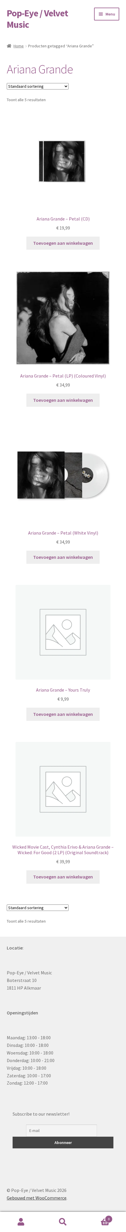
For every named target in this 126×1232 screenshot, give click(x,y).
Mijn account (21, 1222)
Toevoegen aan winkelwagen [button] (63, 243)
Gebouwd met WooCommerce (37, 1198)
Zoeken (63, 1222)
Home (18, 46)
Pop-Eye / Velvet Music (37, 18)
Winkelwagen (97, 1217)
